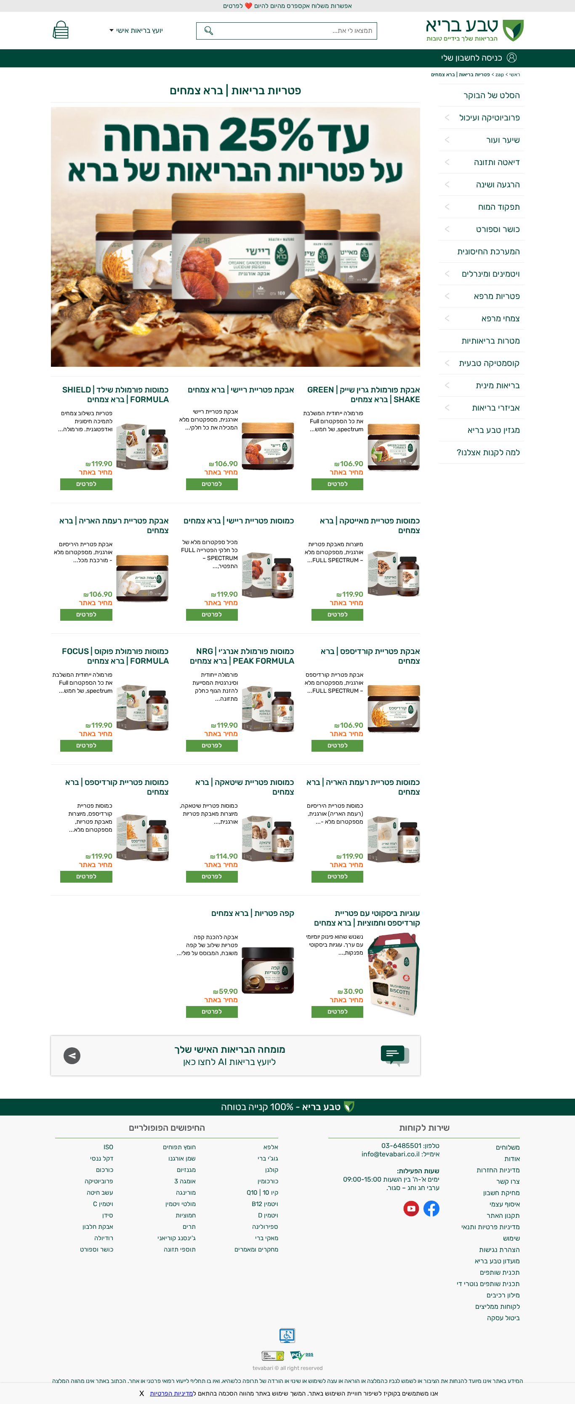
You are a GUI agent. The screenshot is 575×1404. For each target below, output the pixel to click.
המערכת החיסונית (488, 251)
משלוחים (508, 1147)
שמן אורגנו (182, 1158)
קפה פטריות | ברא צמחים (252, 913)
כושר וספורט (498, 229)
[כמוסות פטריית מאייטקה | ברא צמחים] (393, 580)
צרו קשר (508, 1181)
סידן (107, 1215)
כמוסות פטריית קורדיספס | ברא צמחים (117, 787)
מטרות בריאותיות (490, 341)
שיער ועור (503, 140)
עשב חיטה (100, 1192)
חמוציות (186, 1215)
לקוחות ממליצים (497, 1307)
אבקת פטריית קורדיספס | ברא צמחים (370, 656)
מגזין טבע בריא (494, 430)
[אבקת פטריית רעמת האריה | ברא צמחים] (141, 580)
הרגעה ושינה (498, 184)
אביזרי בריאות (496, 408)
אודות (512, 1159)
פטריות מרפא (497, 296)
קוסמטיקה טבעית (489, 363)
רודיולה (103, 1238)
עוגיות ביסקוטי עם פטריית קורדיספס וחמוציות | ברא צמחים (367, 918)
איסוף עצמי (505, 1204)
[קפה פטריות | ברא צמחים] (267, 973)
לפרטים (337, 484)
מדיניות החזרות (498, 1170)
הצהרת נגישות (499, 1250)
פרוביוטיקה (99, 1181)
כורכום (104, 1170)
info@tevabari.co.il (391, 1154)
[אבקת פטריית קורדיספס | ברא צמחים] (393, 711)
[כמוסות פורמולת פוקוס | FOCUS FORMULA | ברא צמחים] (141, 711)
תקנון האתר (503, 1216)
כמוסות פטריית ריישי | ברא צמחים (239, 521)
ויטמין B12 (265, 1204)
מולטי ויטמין (180, 1204)
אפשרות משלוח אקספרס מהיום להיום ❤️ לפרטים (287, 6)
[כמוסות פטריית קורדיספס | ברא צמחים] (141, 842)
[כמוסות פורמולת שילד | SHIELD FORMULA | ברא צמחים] (141, 449)
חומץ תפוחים (179, 1147)
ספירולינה (265, 1227)
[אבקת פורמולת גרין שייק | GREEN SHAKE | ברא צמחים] (393, 449)
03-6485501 (401, 1146)
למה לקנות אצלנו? (488, 452)
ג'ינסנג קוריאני (176, 1238)
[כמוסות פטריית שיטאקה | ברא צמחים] (267, 842)
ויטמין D (268, 1215)
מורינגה (186, 1192)
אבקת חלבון (98, 1227)
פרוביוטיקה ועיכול (489, 117)
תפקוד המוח (499, 207)
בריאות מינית (498, 385)
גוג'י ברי (268, 1158)
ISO (108, 1147)
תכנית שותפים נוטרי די (488, 1284)
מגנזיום (186, 1170)
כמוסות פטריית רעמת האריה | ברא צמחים (363, 787)
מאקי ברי (266, 1238)
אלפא (271, 1147)
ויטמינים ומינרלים (491, 274)
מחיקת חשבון (501, 1193)
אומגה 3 (185, 1181)
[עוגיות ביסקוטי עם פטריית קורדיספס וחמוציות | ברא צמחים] (393, 975)
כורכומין (268, 1181)
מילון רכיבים (503, 1295)
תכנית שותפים (500, 1272)
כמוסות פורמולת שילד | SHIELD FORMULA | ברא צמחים (115, 394)
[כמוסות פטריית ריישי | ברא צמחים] (267, 578)
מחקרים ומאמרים (256, 1249)
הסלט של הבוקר (491, 95)
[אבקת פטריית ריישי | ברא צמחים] (267, 448)
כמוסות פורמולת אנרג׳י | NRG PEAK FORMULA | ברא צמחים (242, 656)
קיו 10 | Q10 (262, 1192)
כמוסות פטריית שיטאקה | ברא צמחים (244, 787)
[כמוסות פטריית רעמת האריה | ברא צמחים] (393, 842)
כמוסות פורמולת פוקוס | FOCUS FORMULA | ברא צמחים (115, 656)
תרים (189, 1227)
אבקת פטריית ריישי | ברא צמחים (241, 390)
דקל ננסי (101, 1158)
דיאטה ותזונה (497, 162)
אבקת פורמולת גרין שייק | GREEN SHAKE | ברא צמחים (363, 394)
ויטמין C (103, 1204)
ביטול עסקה (503, 1318)
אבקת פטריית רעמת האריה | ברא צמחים (114, 525)
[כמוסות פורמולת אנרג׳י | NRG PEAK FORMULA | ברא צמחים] (267, 711)
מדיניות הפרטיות (171, 1393)
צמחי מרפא (501, 318)
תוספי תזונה (180, 1249)
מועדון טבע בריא (497, 1261)
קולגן (271, 1170)
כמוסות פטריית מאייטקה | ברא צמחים (370, 525)
